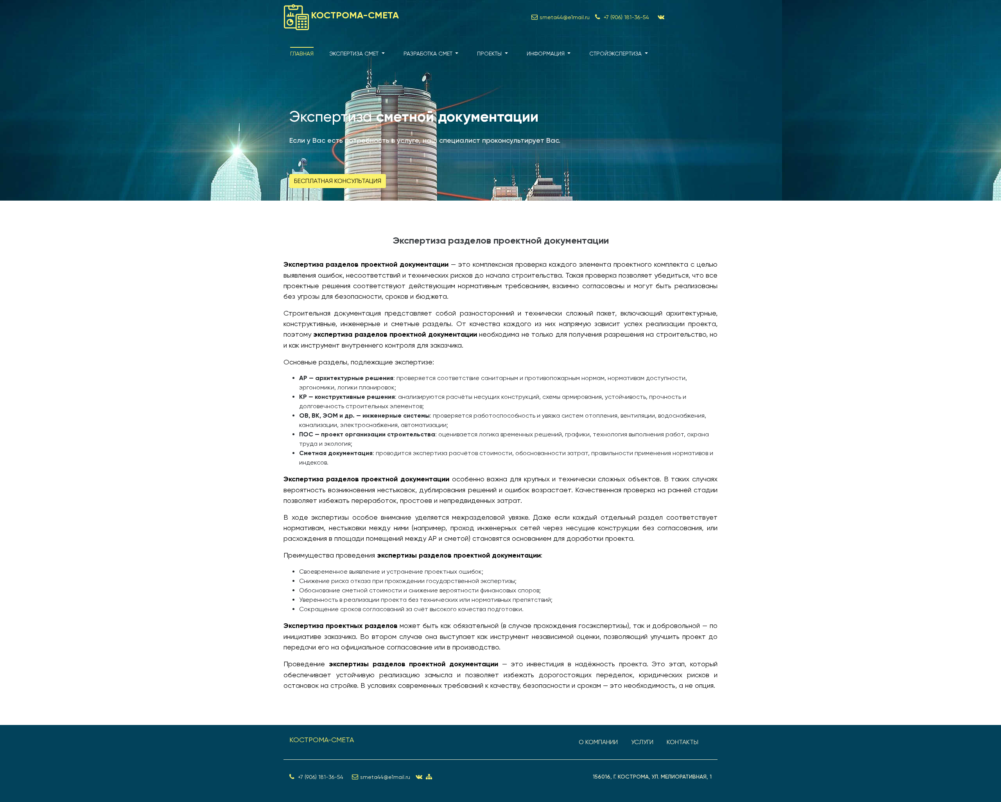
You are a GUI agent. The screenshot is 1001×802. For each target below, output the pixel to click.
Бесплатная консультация (337, 181)
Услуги (642, 742)
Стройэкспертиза (616, 53)
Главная (302, 53)
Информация (546, 53)
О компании (598, 742)
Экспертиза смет (354, 53)
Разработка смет (429, 53)
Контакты (682, 742)
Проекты (490, 53)
